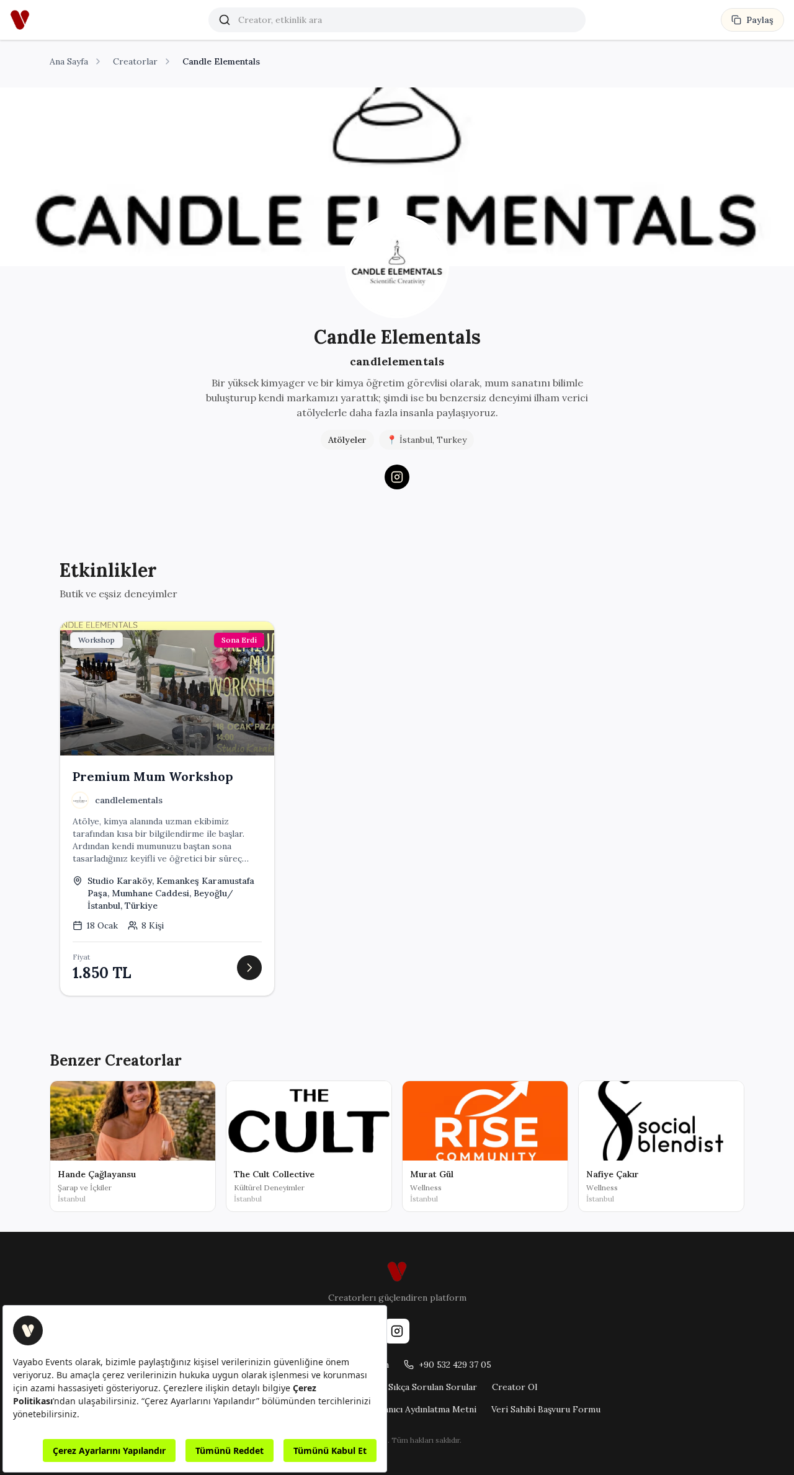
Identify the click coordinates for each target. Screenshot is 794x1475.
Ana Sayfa (69, 61)
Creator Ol (514, 1387)
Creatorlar (135, 61)
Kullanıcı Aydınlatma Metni (422, 1409)
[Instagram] (397, 477)
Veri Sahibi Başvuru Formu (545, 1409)
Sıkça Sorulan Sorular (432, 1387)
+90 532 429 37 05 (455, 1364)
